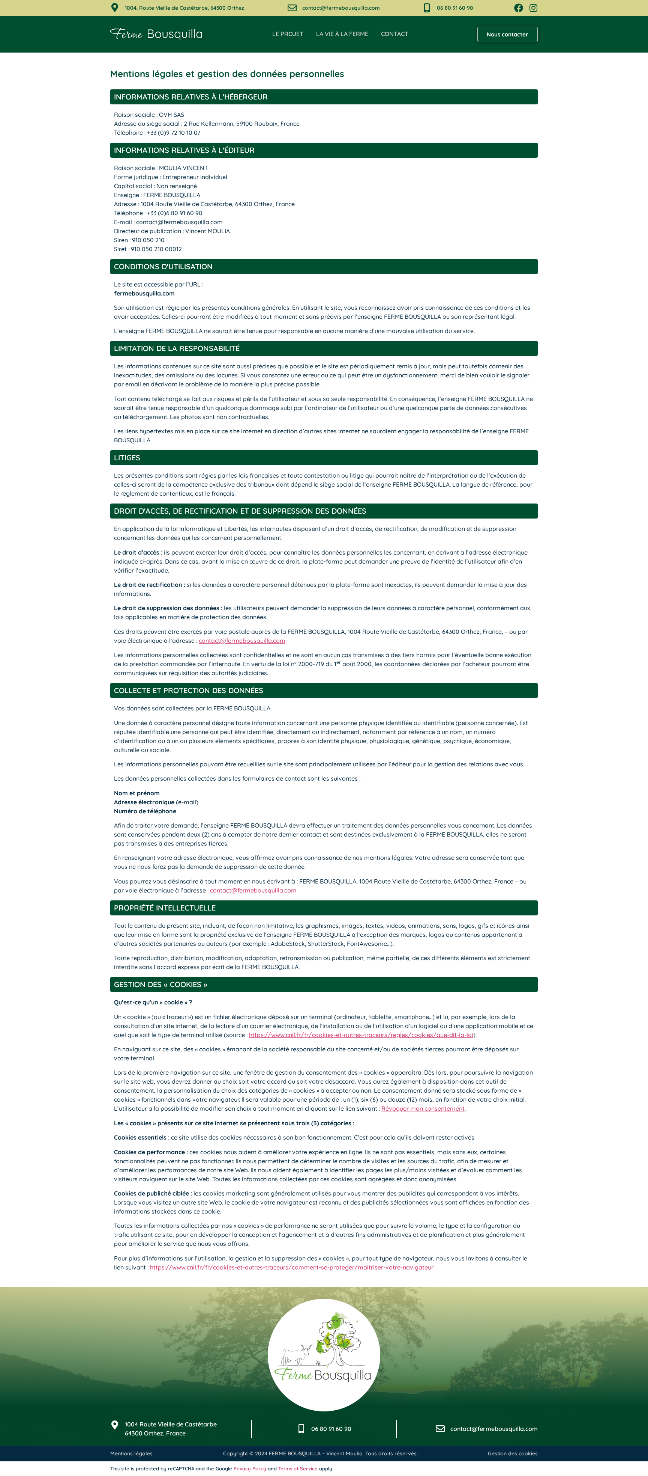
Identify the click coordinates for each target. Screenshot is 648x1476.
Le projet (287, 34)
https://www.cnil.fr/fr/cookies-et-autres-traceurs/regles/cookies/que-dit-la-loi (361, 1035)
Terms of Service (298, 1468)
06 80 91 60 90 (455, 8)
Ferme (156, 35)
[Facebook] (518, 7)
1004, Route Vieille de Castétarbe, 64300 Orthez (184, 8)
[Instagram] (533, 7)
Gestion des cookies (513, 1453)
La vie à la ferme (342, 34)
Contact (394, 34)
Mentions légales (131, 1453)
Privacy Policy (250, 1468)
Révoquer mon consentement (423, 1108)
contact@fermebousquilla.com (341, 8)
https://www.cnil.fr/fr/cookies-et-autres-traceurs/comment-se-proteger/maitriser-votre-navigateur (292, 1267)
